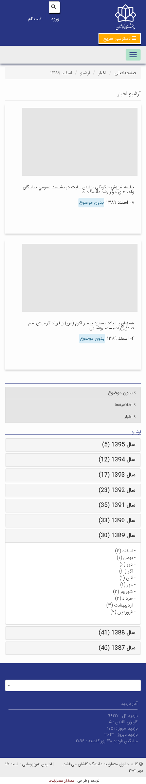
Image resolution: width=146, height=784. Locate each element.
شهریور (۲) (123, 592)
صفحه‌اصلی (125, 73)
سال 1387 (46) (117, 648)
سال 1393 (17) (117, 475)
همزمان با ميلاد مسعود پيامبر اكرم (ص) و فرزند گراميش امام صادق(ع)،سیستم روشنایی (81, 326)
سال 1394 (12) (117, 459)
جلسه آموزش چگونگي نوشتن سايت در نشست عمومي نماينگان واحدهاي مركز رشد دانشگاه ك (78, 190)
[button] (119, 38)
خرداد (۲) (124, 599)
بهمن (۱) (125, 558)
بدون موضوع (91, 203)
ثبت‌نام (34, 19)
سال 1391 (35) (117, 505)
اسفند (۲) (124, 551)
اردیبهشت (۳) (119, 605)
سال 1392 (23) (117, 490)
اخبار (102, 73)
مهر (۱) (126, 585)
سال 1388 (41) (117, 632)
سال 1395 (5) (118, 444)
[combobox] (73, 685)
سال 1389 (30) (117, 535)
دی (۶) (126, 565)
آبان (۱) (126, 578)
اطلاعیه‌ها (123, 405)
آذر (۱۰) (126, 571)
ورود (55, 19)
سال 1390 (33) (117, 520)
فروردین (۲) (121, 612)
